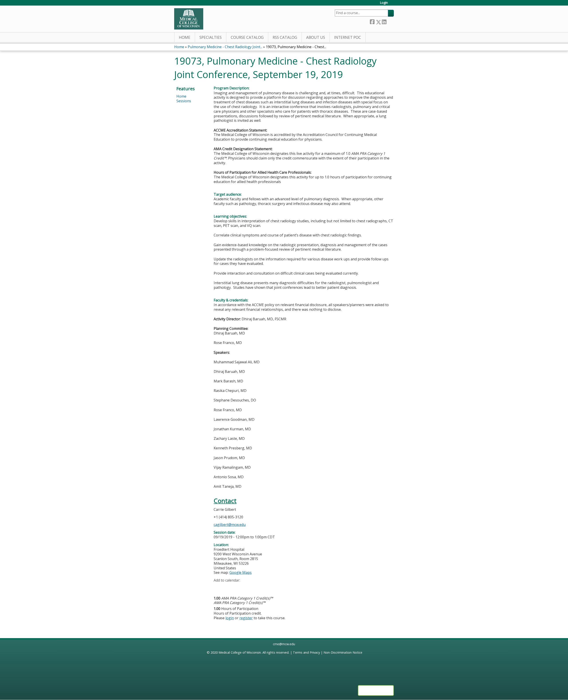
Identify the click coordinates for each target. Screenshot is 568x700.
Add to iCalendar (238, 587)
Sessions (183, 100)
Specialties (210, 37)
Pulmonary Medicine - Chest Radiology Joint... (225, 46)
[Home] (188, 19)
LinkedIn (384, 21)
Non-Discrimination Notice (342, 652)
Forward (390, 21)
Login (384, 2)
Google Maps (240, 572)
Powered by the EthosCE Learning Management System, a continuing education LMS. (376, 690)
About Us (315, 37)
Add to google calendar (218, 587)
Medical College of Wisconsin (240, 652)
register (246, 617)
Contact (225, 501)
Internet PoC (347, 37)
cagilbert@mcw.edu (230, 524)
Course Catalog (247, 37)
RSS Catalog (285, 37)
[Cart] (392, 4)
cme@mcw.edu (284, 644)
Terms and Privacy (306, 652)
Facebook (372, 21)
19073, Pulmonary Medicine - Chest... (296, 46)
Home (184, 37)
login (229, 617)
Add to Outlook (248, 587)
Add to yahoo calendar (228, 587)
